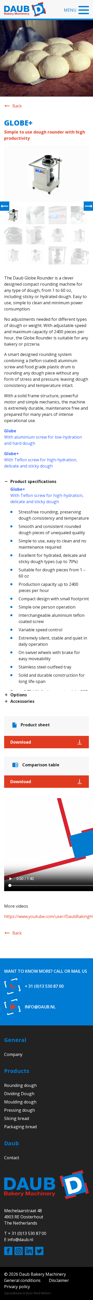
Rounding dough (20, 1085)
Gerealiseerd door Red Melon (27, 1293)
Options (18, 695)
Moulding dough (20, 1102)
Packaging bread (20, 1127)
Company (13, 1054)
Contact (11, 1158)
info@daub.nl (40, 1006)
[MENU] (84, 10)
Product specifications (33, 481)
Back (17, 106)
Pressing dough (19, 1110)
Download (20, 742)
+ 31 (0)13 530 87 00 (44, 986)
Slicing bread (16, 1118)
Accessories (22, 701)
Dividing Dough (19, 1093)
